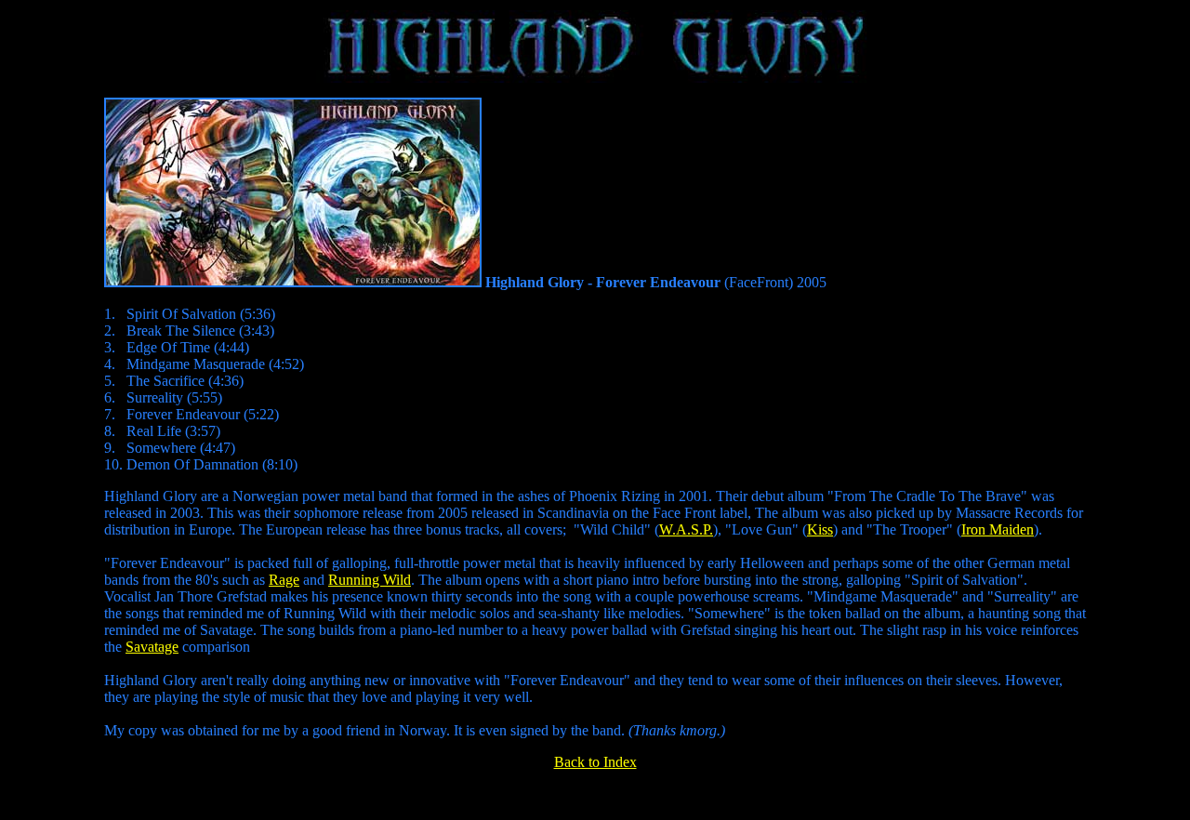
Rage (284, 580)
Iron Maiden (997, 529)
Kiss (820, 529)
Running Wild (369, 580)
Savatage (152, 647)
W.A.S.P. (686, 529)
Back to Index (595, 762)
